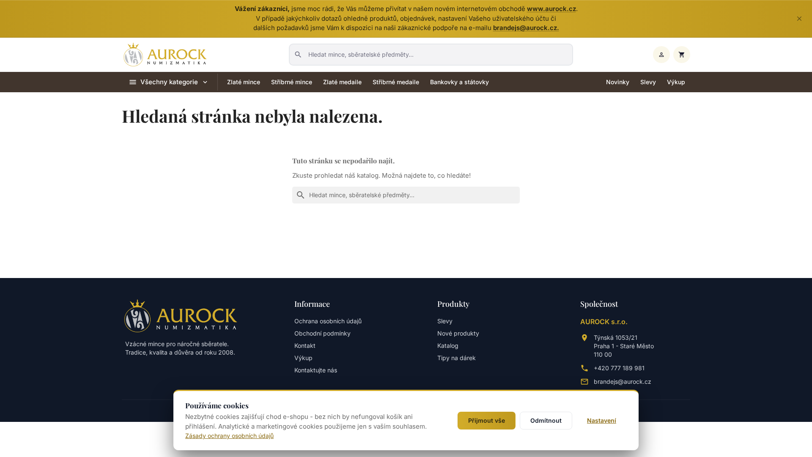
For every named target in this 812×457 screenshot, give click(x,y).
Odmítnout (546, 420)
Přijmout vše (486, 420)
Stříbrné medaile (396, 81)
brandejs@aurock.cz (622, 381)
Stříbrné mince (291, 81)
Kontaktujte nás (315, 370)
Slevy (648, 81)
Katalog (447, 345)
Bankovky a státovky (459, 81)
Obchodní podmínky (322, 333)
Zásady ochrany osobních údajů (229, 435)
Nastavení (601, 420)
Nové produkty (458, 333)
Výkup (676, 81)
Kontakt (304, 345)
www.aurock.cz (551, 9)
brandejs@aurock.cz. (526, 28)
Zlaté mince (243, 81)
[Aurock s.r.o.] (181, 315)
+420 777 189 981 (619, 368)
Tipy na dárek (456, 357)
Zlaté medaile (342, 81)
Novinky (617, 81)
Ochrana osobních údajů (328, 321)
